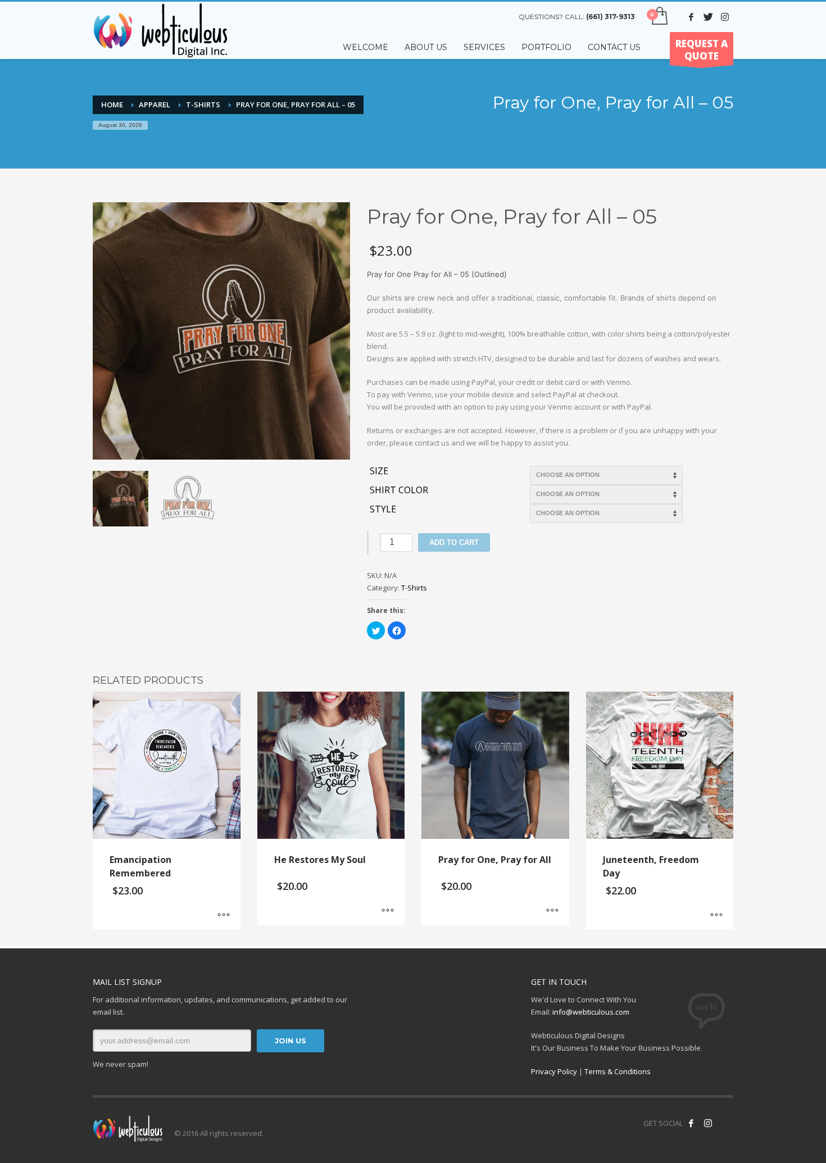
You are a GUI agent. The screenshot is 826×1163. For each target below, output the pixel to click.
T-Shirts (203, 104)
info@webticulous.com (590, 1012)
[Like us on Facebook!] (691, 1123)
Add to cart (454, 542)
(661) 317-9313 (610, 16)
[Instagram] (724, 16)
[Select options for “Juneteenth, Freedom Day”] (716, 915)
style (383, 509)
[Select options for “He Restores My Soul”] (387, 911)
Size (379, 471)
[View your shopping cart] (658, 17)
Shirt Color (399, 490)
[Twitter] (708, 16)
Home (112, 104)
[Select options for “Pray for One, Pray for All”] (552, 911)
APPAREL (154, 104)
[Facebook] (691, 16)
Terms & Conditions (617, 1071)
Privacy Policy (554, 1071)
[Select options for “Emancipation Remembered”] (223, 915)
